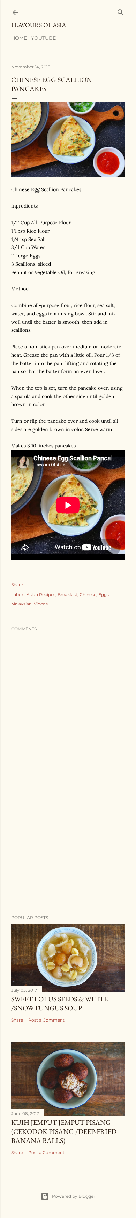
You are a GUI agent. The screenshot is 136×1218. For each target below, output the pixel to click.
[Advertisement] (68, 853)
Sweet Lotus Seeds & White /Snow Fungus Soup (59, 1003)
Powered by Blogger (73, 1196)
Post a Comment (46, 1020)
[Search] (120, 11)
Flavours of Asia (38, 25)
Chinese (88, 594)
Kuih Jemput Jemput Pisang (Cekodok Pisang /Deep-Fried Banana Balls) (63, 1131)
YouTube (43, 38)
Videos (41, 603)
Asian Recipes (41, 594)
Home (19, 38)
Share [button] (17, 584)
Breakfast (67, 594)
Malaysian (21, 603)
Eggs (103, 594)
